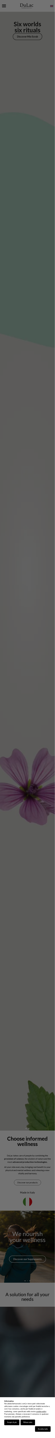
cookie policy (41, 1411)
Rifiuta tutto (27, 1422)
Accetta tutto (43, 1429)
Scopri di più (12, 1422)
